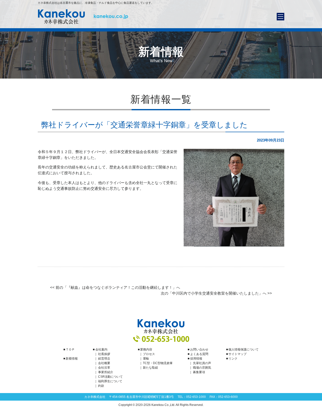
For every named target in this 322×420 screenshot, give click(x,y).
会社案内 (101, 349)
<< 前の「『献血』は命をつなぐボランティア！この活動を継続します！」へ (115, 287)
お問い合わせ (199, 349)
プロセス (149, 354)
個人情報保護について (243, 349)
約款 (101, 386)
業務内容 (146, 349)
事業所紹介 (105, 372)
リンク (232, 358)
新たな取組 (150, 367)
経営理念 (104, 358)
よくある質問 (199, 354)
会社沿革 (104, 367)
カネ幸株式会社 (83, 16)
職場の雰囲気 (202, 367)
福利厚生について (110, 381)
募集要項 (199, 372)
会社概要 (104, 363)
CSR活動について (110, 376)
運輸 (146, 358)
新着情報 (72, 358)
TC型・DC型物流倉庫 (158, 363)
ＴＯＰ (70, 349)
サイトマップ (237, 354)
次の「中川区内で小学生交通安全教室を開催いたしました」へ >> (216, 293)
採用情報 (196, 358)
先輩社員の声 (202, 363)
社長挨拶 (104, 354)
